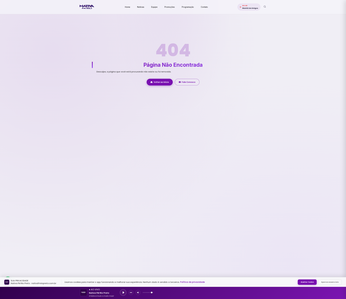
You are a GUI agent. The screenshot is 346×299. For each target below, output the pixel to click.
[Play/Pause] (123, 292)
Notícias (140, 7)
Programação (188, 7)
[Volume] (138, 292)
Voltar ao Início (161, 82)
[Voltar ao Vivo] (131, 292)
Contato (204, 7)
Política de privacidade (192, 282)
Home (127, 7)
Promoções (169, 7)
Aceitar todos (307, 282)
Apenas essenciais (330, 282)
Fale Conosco (188, 82)
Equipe (154, 7)
